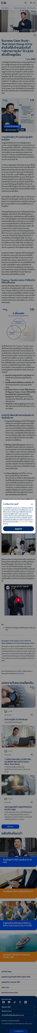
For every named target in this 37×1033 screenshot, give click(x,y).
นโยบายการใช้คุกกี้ (24, 522)
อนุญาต (18, 528)
